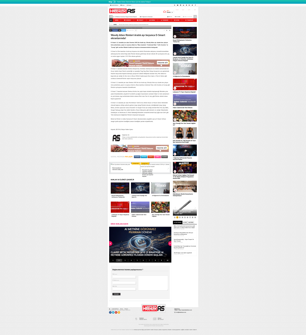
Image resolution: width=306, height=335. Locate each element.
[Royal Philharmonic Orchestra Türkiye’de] (185, 38)
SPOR (177, 20)
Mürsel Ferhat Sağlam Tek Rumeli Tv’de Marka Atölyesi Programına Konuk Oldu (183, 176)
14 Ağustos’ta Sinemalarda (181, 76)
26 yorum (181, 242)
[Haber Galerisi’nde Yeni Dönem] (185, 105)
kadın (191, 329)
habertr (195, 329)
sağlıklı (182, 329)
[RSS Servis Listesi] (119, 312)
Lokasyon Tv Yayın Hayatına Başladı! (125, 16)
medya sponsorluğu (139, 329)
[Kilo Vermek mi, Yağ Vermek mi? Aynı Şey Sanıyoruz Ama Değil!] (185, 138)
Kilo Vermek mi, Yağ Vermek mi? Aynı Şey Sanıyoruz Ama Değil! (184, 141)
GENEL (116, 20)
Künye (122, 5)
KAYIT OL (170, 16)
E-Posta (115, 280)
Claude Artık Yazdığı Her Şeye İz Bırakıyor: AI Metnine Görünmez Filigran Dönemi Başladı (183, 58)
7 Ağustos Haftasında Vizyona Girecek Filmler (182, 158)
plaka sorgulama (162, 329)
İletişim (129, 5)
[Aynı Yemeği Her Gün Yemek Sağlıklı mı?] (185, 121)
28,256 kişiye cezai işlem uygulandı (183, 252)
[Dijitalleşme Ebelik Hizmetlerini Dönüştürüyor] (185, 192)
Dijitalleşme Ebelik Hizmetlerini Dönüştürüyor (183, 194)
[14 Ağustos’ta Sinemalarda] (185, 74)
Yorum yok (182, 229)
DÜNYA (153, 20)
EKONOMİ (165, 20)
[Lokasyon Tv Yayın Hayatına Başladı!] (185, 90)
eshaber (187, 329)
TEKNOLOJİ (190, 20)
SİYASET (141, 20)
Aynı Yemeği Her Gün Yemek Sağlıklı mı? (184, 124)
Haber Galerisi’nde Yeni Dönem (145, 16)
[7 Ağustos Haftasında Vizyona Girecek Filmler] (185, 155)
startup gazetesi (176, 329)
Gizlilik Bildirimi (114, 5)
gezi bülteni (147, 329)
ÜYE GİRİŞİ (178, 16)
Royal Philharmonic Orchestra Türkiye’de (182, 41)
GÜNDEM (128, 20)
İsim (114, 274)
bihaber (170, 329)
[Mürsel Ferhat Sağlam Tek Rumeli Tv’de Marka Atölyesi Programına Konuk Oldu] (185, 173)
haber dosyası (154, 329)
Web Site (114, 286)
